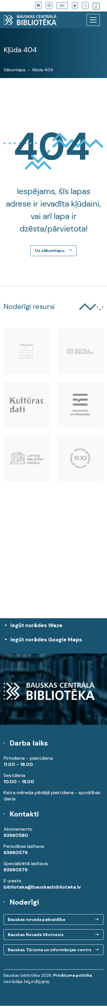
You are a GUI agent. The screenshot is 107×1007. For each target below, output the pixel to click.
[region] (53, 564)
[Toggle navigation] (93, 20)
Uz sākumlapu (50, 250)
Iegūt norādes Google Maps (46, 642)
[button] (75, 5)
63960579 (16, 852)
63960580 (16, 835)
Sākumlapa (14, 69)
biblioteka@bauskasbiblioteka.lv (42, 887)
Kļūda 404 (42, 69)
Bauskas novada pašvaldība (36, 919)
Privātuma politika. (73, 975)
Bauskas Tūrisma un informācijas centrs (50, 949)
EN (62, 5)
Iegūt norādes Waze (36, 625)
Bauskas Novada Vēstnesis (36, 934)
